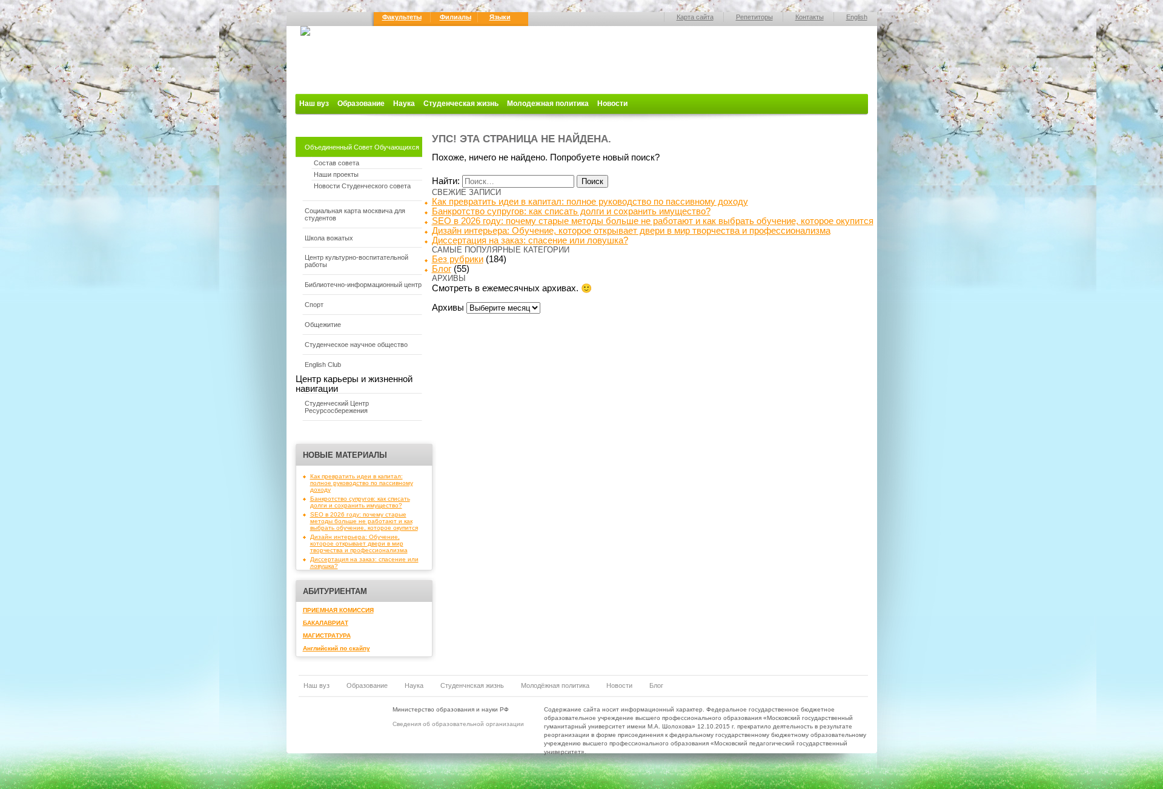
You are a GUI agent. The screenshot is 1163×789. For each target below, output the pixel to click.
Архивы (448, 307)
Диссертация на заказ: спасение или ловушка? (530, 240)
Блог (441, 269)
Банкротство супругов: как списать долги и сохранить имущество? (360, 502)
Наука (404, 103)
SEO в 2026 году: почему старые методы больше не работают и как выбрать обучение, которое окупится (364, 521)
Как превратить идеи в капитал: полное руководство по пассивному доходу (361, 483)
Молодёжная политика (555, 685)
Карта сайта (695, 17)
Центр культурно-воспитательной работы (356, 261)
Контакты (809, 17)
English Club (323, 364)
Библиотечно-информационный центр (363, 284)
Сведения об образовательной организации (458, 724)
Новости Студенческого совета (362, 186)
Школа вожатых (329, 238)
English (856, 17)
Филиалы (455, 17)
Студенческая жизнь (461, 103)
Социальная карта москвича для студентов (355, 214)
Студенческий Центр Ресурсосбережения (337, 407)
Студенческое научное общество (356, 344)
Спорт (314, 304)
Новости (612, 103)
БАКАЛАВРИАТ (325, 622)
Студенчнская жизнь (472, 685)
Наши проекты (336, 174)
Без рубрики (457, 259)
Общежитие (323, 324)
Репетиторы (754, 17)
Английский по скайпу (336, 648)
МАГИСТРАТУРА (327, 635)
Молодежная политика (548, 103)
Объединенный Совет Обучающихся (362, 147)
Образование (361, 103)
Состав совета (336, 163)
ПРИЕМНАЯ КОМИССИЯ (338, 610)
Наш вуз (314, 103)
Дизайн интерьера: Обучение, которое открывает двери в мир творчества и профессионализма (359, 543)
